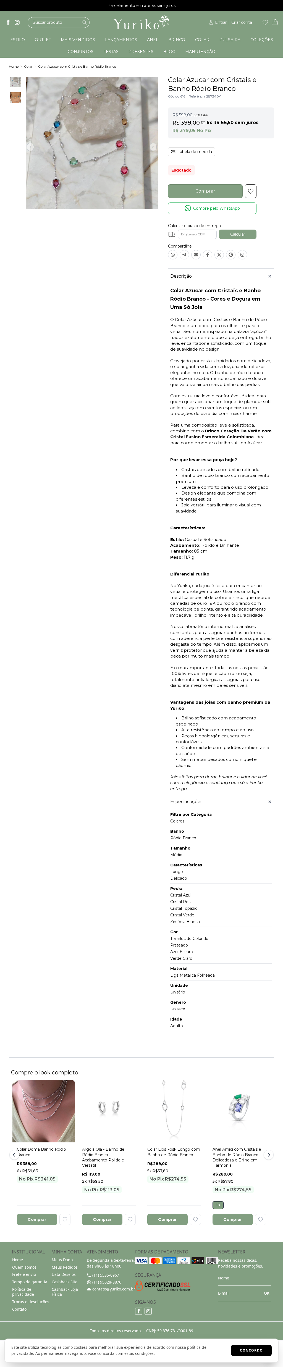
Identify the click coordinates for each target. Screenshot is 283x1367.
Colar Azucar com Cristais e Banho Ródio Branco (77, 66)
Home (14, 66)
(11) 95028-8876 (106, 1282)
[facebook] (8, 22)
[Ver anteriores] (15, 1155)
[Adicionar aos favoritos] (64, 1219)
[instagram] (17, 22)
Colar (28, 66)
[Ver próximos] (267, 1155)
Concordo (251, 1350)
